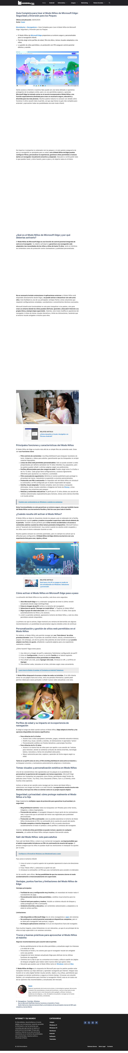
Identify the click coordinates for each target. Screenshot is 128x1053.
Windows (60, 964)
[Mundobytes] (26, 3)
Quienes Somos (92, 1046)
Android (52, 1033)
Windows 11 (53, 1025)
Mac (72, 964)
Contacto (110, 1046)
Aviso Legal (102, 1046)
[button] (109, 3)
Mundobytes (20, 27)
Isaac (23, 22)
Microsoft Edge (36, 35)
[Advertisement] (47, 119)
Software (52, 1036)
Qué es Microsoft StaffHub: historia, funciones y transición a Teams (38, 1003)
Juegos (51, 1022)
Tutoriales (30, 1001)
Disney (66, 487)
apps (67, 917)
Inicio (44, 3)
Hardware (52, 1031)
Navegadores (32, 27)
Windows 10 (53, 1028)
